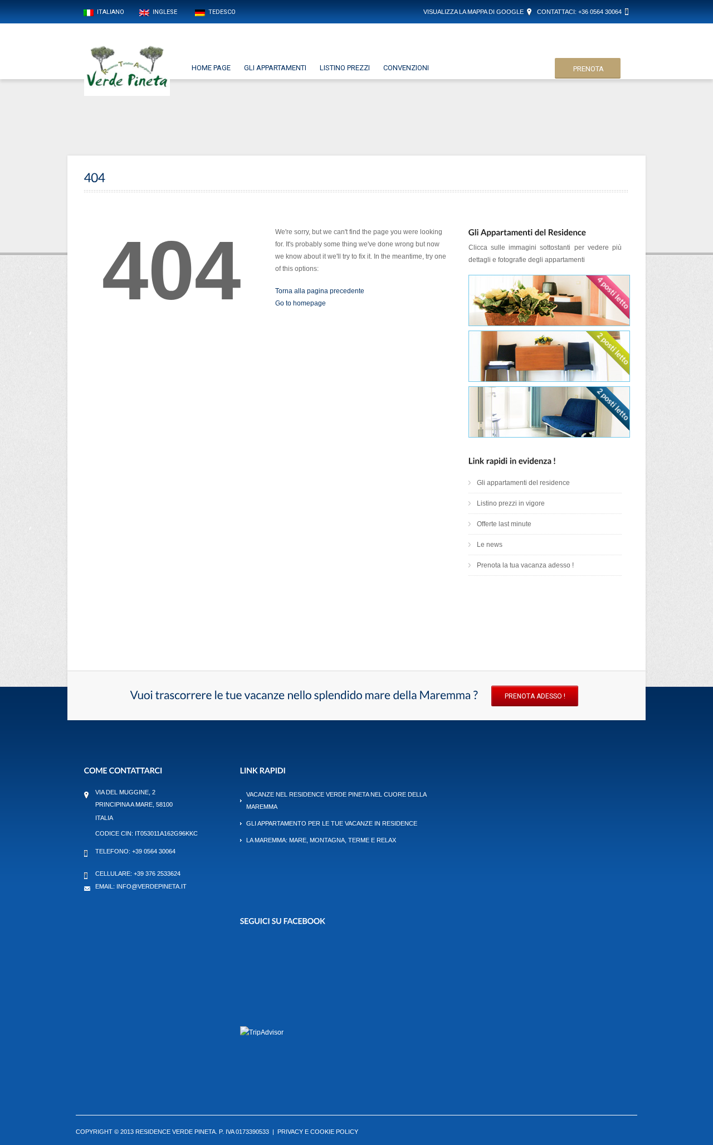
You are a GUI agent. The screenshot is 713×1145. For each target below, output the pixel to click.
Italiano (109, 12)
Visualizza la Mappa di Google (473, 11)
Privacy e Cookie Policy (317, 1131)
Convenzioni (406, 68)
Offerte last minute (504, 524)
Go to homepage (300, 303)
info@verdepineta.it (151, 886)
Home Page (211, 68)
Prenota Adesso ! (535, 696)
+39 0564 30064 (153, 851)
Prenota (588, 69)
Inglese (163, 12)
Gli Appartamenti (275, 68)
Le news (489, 545)
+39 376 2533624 (157, 873)
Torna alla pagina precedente (319, 291)
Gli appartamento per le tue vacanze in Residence (331, 823)
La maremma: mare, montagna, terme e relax (321, 840)
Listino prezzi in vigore (511, 503)
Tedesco (220, 12)
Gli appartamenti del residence (523, 483)
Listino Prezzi (345, 68)
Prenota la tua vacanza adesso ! (525, 565)
